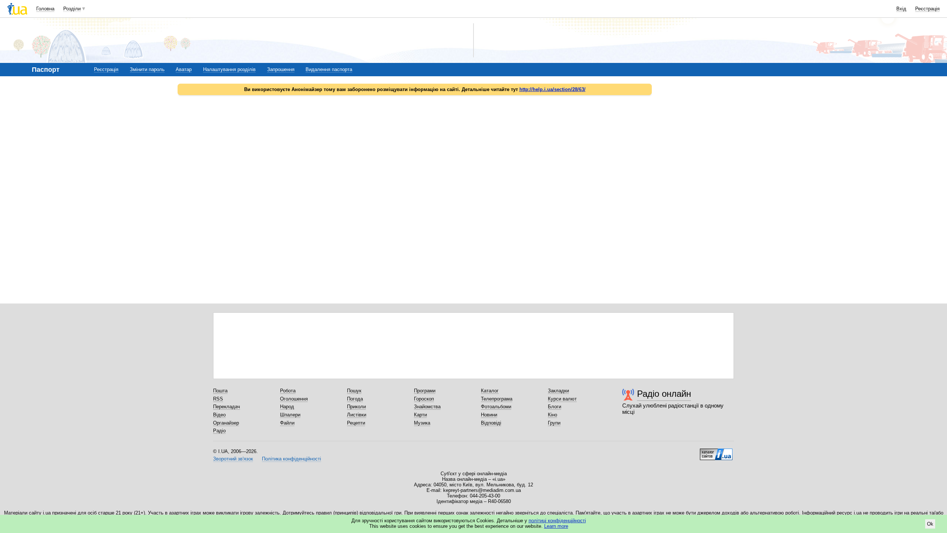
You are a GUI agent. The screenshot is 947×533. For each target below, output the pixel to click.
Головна (45, 8)
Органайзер (226, 423)
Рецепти (356, 423)
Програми (424, 390)
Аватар (184, 69)
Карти (420, 415)
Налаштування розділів (229, 69)
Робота (288, 390)
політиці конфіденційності (557, 520)
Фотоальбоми (496, 406)
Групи (554, 423)
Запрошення (280, 69)
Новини (489, 415)
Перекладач (226, 406)
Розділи (72, 8)
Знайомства (427, 406)
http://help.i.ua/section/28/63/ (552, 89)
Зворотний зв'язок (233, 459)
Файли (287, 423)
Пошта (220, 390)
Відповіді (491, 423)
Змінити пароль (147, 69)
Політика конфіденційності (291, 459)
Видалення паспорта (329, 69)
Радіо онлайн (664, 394)
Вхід (901, 8)
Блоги (554, 406)
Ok (930, 524)
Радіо (219, 430)
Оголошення (294, 399)
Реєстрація (927, 8)
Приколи (356, 406)
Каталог (490, 390)
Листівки (356, 415)
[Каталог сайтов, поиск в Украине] (716, 452)
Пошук (354, 390)
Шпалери (290, 415)
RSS (218, 399)
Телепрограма (496, 399)
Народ (287, 406)
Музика (422, 423)
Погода (355, 399)
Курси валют (562, 399)
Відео (219, 415)
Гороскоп (424, 399)
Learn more (556, 526)
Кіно (552, 415)
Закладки (558, 390)
